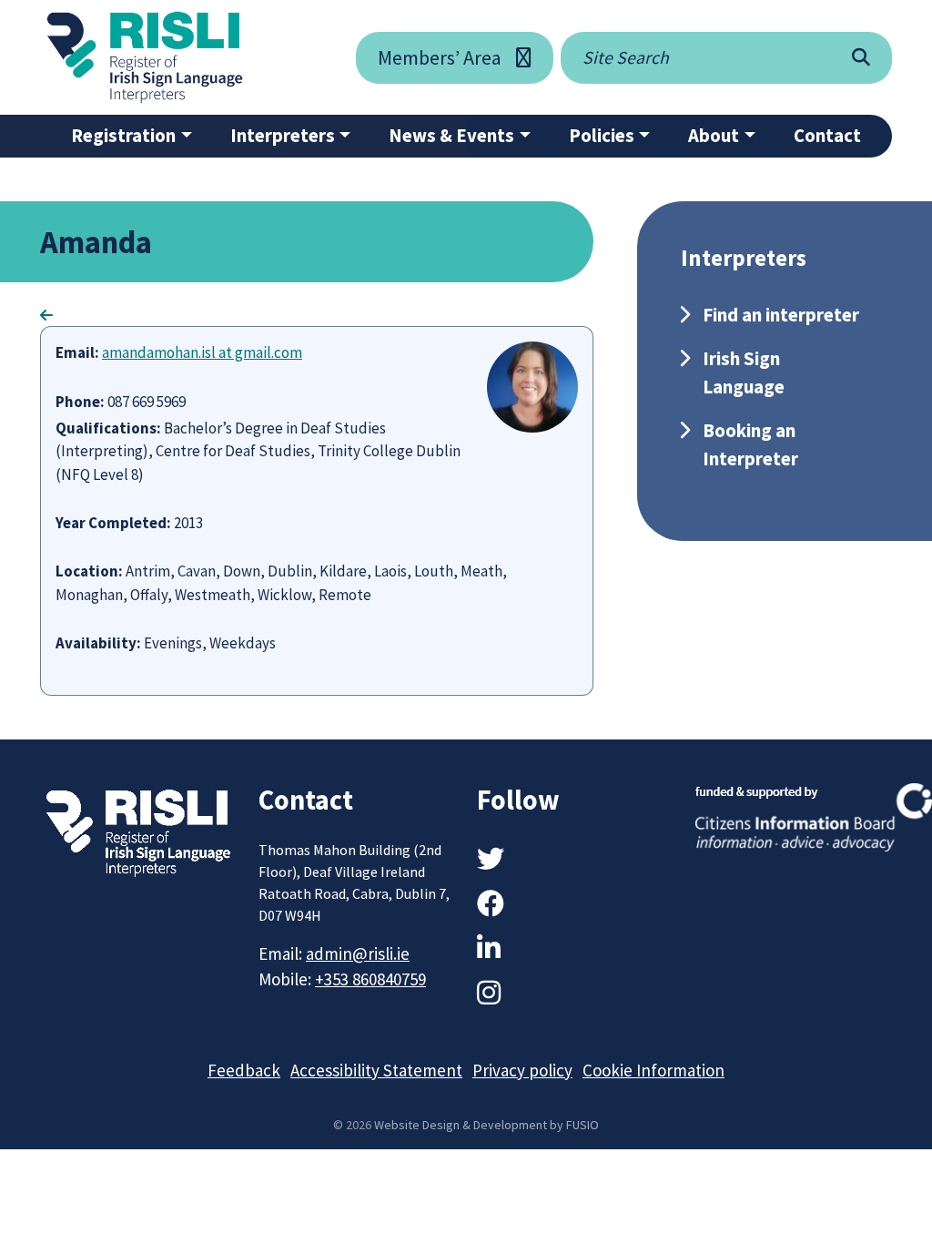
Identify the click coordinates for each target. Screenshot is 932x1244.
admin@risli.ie (358, 953)
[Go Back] (46, 315)
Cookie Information (653, 1070)
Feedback (244, 1070)
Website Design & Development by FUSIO (486, 1125)
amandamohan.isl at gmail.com (202, 352)
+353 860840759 (370, 979)
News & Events (451, 136)
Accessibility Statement (376, 1070)
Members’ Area (439, 57)
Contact (827, 136)
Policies (601, 136)
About (713, 136)
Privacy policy (522, 1070)
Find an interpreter (781, 314)
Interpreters (282, 136)
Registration (123, 136)
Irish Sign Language (744, 372)
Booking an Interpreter (750, 444)
